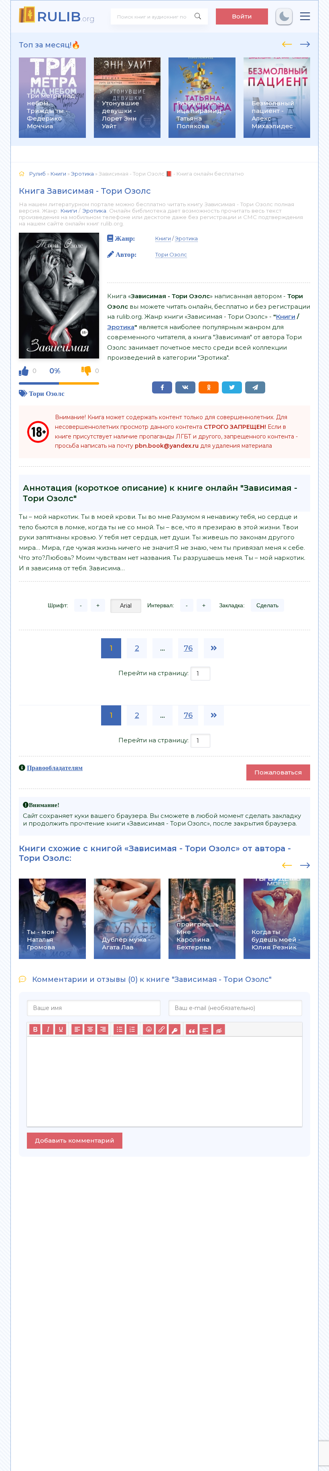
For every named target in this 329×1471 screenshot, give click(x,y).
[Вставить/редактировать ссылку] (161, 1029)
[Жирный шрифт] (35, 1029)
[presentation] (287, 43)
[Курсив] (47, 1029)
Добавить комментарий (74, 1140)
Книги (68, 210)
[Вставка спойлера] (205, 1029)
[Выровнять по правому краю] (102, 1029)
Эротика (94, 210)
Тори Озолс (47, 393)
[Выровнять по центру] (89, 1029)
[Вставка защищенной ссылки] (174, 1029)
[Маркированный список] (119, 1029)
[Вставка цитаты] (191, 1029)
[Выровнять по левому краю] (77, 1029)
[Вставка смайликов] (148, 1029)
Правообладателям (55, 767)
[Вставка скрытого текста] (219, 1029)
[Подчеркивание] (60, 1029)
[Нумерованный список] (132, 1029)
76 (188, 648)
